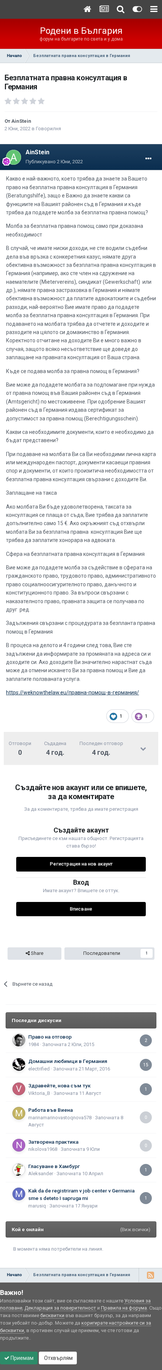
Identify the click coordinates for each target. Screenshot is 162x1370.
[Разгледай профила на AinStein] (13, 157)
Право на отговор (50, 1037)
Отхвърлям (58, 1358)
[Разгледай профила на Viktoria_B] (18, 1088)
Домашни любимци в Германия (67, 1061)
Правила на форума (124, 1308)
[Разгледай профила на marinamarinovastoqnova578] (18, 1113)
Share (36, 953)
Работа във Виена (50, 1110)
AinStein (21, 121)
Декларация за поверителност (60, 1308)
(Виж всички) (135, 1229)
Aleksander (40, 1173)
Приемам (21, 1358)
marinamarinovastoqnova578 (60, 1117)
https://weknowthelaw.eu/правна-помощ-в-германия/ (72, 693)
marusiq (37, 1206)
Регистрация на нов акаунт (81, 864)
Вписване (81, 909)
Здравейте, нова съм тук (59, 1085)
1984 (33, 1044)
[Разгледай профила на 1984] (18, 1040)
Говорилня (48, 128)
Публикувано (54, 161)
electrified (39, 1069)
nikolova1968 (42, 1149)
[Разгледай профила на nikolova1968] (18, 1145)
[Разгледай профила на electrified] (18, 1064)
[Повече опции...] (148, 158)
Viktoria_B (39, 1093)
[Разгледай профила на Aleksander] (18, 1169)
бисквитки (52, 1315)
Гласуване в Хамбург (54, 1166)
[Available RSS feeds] (150, 1275)
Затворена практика (53, 1142)
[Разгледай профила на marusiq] (18, 1194)
